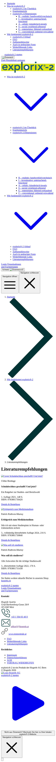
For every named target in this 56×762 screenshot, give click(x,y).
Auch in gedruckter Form (24, 44)
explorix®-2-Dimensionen (24, 14)
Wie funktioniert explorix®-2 (20, 34)
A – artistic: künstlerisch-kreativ (32, 24)
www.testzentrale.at (17, 634)
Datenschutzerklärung (17, 657)
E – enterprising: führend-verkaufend (35, 29)
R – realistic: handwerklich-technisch (35, 16)
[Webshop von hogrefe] (22, 476)
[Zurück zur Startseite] (28, 72)
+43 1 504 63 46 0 (19, 617)
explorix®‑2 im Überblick (24, 8)
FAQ (15, 39)
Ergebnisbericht (20, 11)
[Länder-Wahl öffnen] (7, 57)
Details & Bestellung (10, 504)
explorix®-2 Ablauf (21, 37)
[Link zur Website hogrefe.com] (10, 673)
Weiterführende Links (22, 47)
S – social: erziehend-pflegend (32, 26)
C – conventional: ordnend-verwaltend (35, 32)
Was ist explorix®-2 (16, 6)
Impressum (12, 655)
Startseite (11, 3)
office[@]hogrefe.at (20, 626)
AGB (9, 660)
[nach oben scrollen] (2, 759)
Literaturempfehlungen (23, 50)
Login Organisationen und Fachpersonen (11, 589)
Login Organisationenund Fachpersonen (11, 265)
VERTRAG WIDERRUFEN (20, 663)
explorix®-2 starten (13, 54)
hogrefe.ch (6, 580)
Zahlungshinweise (21, 42)
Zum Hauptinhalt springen (13, 60)
